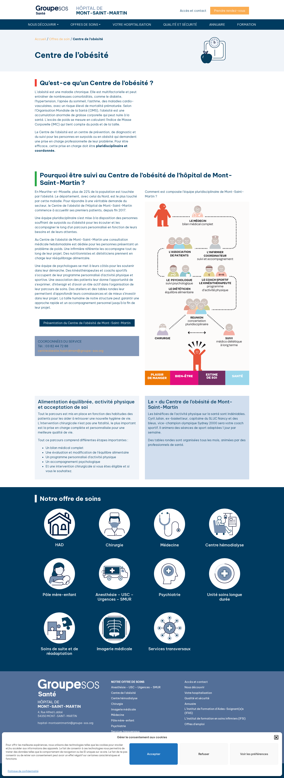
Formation (246, 24)
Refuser (203, 754)
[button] (276, 737)
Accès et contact (193, 11)
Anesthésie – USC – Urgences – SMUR (136, 687)
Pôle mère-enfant (122, 720)
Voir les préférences (254, 754)
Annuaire (217, 24)
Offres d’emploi (195, 724)
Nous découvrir (42, 24)
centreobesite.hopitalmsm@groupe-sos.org (70, 351)
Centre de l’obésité (123, 693)
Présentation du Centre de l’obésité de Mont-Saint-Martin (87, 323)
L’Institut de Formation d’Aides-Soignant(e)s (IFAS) (214, 711)
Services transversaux (125, 731)
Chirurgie (117, 704)
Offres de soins (84, 24)
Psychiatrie (118, 726)
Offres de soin (59, 39)
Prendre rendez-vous (229, 11)
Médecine (117, 715)
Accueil (40, 39)
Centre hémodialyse (124, 698)
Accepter (153, 754)
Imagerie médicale (123, 709)
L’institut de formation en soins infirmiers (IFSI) (215, 718)
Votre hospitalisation (132, 24)
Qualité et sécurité (180, 24)
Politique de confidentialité (23, 771)
